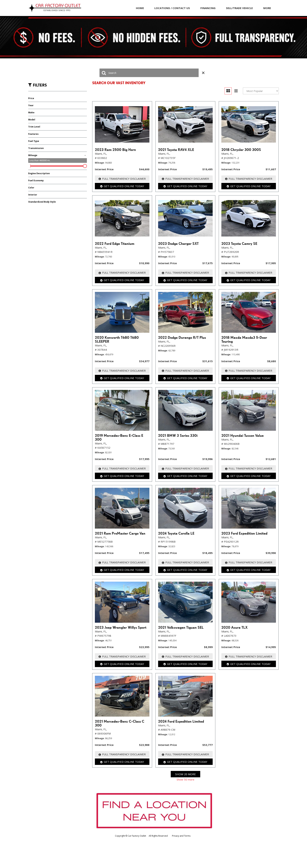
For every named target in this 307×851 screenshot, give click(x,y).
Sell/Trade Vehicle (239, 8)
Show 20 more (185, 774)
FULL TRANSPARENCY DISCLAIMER (124, 178)
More (267, 8)
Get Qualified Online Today (124, 186)
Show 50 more (185, 779)
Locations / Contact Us (172, 8)
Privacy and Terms (181, 835)
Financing (208, 8)
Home (140, 8)
